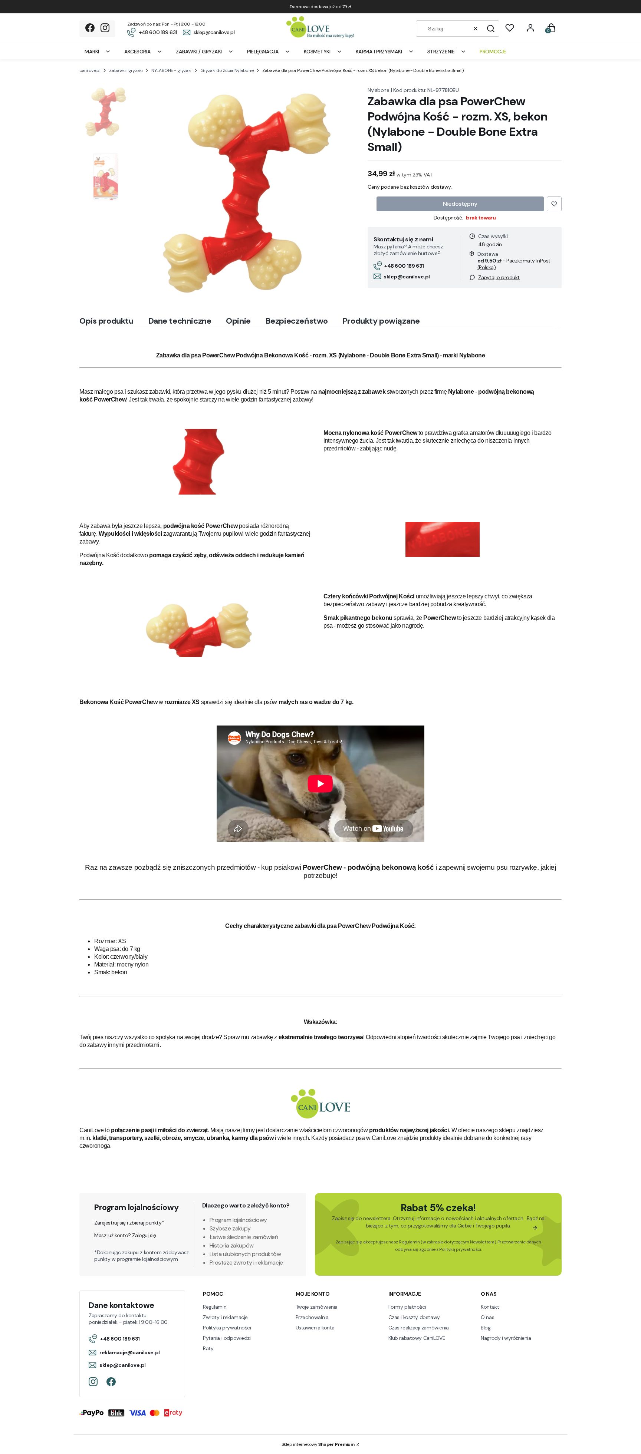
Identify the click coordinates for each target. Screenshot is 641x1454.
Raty (208, 1348)
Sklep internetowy (318, 1444)
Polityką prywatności (460, 1249)
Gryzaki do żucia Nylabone (227, 70)
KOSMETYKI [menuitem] (317, 51)
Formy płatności (407, 1306)
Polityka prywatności (227, 1327)
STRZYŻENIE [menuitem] (441, 51)
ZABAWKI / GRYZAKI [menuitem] (199, 51)
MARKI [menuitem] (92, 51)
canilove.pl (89, 70)
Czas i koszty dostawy (414, 1317)
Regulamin (409, 1242)
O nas (487, 1317)
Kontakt (490, 1306)
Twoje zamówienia (317, 1306)
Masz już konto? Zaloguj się (125, 1235)
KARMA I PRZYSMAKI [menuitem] (379, 51)
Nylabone (378, 90)
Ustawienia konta (315, 1327)
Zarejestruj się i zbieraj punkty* (129, 1222)
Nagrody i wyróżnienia (506, 1338)
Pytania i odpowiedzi (227, 1338)
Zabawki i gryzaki (125, 70)
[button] (490, 28)
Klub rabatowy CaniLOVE (417, 1338)
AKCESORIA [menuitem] (137, 51)
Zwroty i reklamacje (225, 1317)
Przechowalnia (312, 1317)
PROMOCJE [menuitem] (493, 51)
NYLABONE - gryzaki (171, 70)
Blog (485, 1327)
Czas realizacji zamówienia (418, 1327)
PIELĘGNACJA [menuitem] (263, 51)
